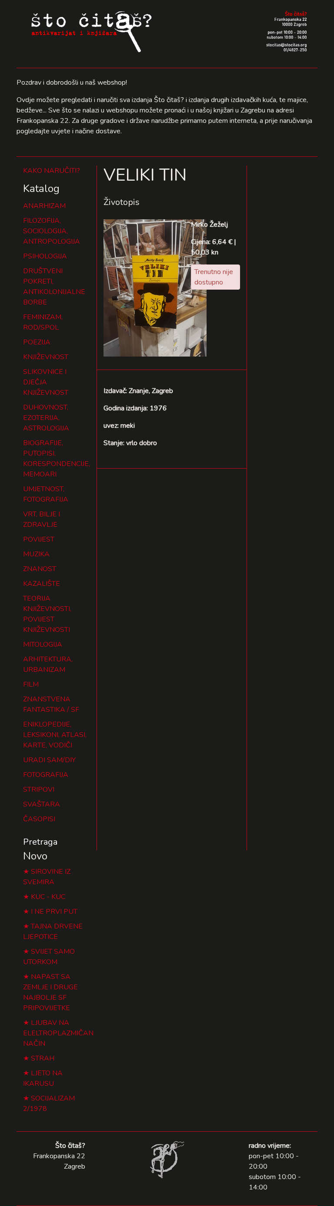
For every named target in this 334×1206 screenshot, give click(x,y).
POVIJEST (38, 539)
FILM (31, 684)
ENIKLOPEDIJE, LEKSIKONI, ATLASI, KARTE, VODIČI (55, 735)
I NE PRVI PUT (54, 911)
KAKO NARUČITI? (51, 170)
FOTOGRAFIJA (45, 775)
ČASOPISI (39, 819)
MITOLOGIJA (42, 644)
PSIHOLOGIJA (45, 256)
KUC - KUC (48, 897)
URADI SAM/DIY (49, 760)
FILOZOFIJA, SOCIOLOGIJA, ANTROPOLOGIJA (51, 231)
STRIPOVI (38, 789)
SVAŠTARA (41, 804)
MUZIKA (36, 554)
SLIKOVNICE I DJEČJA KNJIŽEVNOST (45, 382)
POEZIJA (36, 342)
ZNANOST (39, 569)
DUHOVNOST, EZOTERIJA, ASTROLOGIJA (46, 418)
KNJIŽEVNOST (45, 357)
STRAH (42, 1058)
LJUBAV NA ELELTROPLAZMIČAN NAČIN (58, 1033)
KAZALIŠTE (41, 583)
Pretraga (40, 842)
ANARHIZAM (44, 206)
